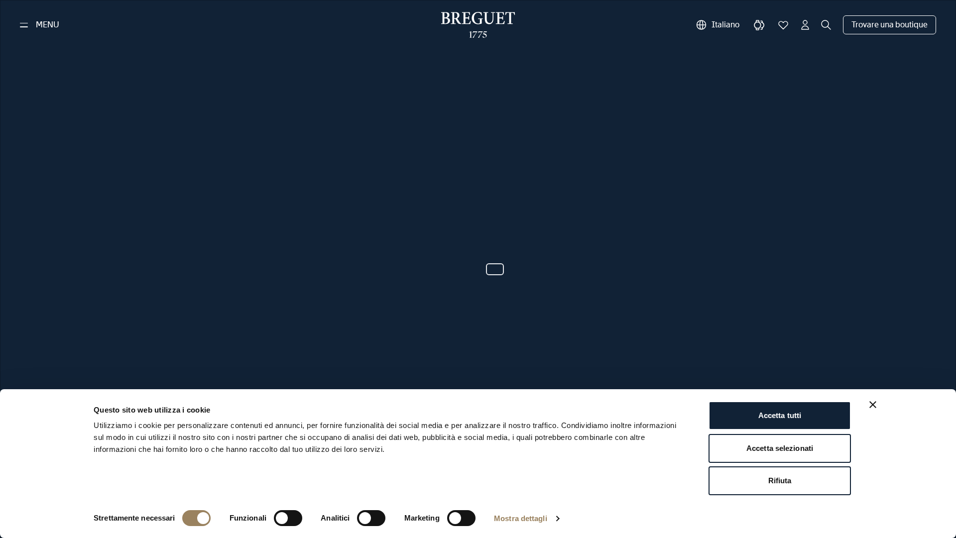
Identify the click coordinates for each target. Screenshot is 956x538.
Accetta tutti (779, 415)
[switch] (288, 518)
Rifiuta (780, 480)
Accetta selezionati (779, 448)
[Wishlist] (783, 25)
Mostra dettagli (520, 518)
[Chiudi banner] (872, 404)
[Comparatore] (759, 25)
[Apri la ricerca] (826, 25)
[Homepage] (478, 25)
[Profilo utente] (805, 25)
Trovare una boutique (889, 24)
